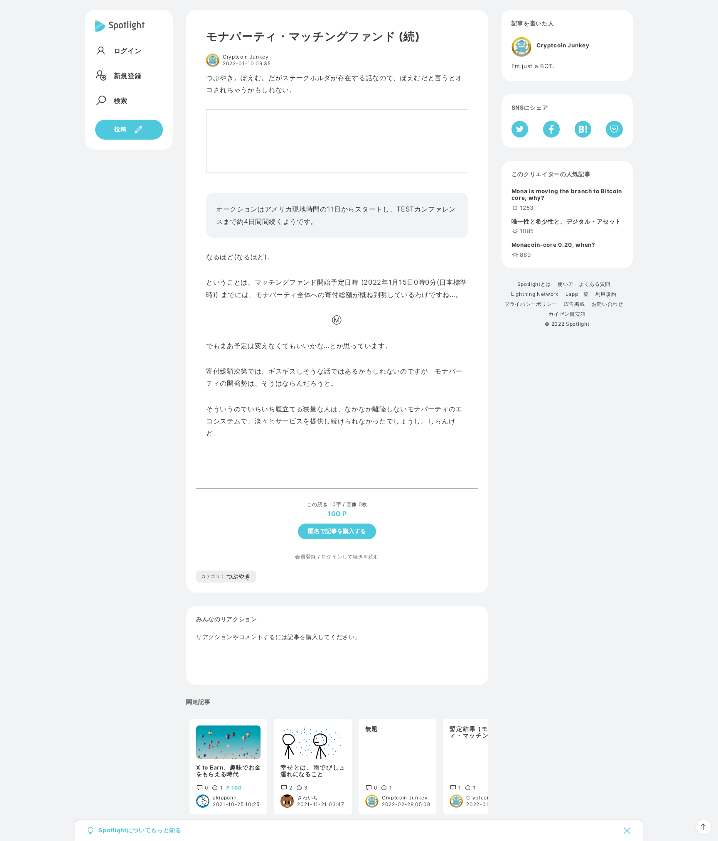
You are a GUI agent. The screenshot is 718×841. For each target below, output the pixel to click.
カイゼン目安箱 (566, 314)
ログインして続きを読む (350, 556)
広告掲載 (574, 304)
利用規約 (606, 294)
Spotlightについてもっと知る (139, 831)
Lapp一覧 (577, 294)
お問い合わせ (607, 304)
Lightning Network (535, 294)
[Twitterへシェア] (520, 129)
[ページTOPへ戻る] (703, 826)
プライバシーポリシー (530, 304)
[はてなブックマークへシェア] (583, 129)
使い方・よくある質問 (584, 284)
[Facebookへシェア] (551, 129)
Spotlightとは (534, 284)
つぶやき (226, 576)
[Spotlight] (120, 32)
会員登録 (305, 556)
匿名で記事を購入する (337, 531)
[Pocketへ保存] (614, 129)
